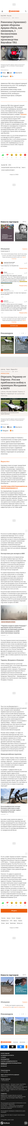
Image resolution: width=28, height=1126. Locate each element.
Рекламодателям (5, 1059)
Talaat (5, 272)
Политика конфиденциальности (9, 1061)
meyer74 (6, 301)
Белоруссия (19, 923)
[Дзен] (9, 72)
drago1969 (6, 289)
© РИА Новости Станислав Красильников (10, 412)
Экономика (22, 1042)
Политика (3, 918)
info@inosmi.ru (4, 1076)
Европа (15, 920)
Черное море (13, 923)
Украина (8, 918)
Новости (23, 167)
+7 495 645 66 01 (5, 1080)
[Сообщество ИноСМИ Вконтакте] (20, 1046)
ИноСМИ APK (4, 1066)
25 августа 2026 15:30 (5, 371)
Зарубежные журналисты (7, 1055)
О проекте (3, 1057)
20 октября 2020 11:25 (5, 17)
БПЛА (10, 165)
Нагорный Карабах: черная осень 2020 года (10, 167)
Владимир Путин (5, 920)
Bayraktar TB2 (4, 165)
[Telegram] (4, 76)
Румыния (20, 920)
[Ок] (11, 76)
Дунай (7, 923)
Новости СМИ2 (14, 174)
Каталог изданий (5, 1053)
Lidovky (3, 369)
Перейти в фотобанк (5, 413)
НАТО (11, 920)
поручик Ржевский (9, 262)
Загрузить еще (14, 325)
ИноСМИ (3, 15)
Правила (24, 249)
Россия (9, 15)
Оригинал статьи (5, 373)
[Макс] (3, 72)
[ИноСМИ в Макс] (4, 1046)
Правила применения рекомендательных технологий (11, 1064)
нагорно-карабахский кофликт (8, 170)
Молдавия (18, 918)
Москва (3, 923)
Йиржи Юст (14, 369)
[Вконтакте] (18, 72)
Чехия (8, 369)
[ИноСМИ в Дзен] (12, 1046)
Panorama (23, 114)
